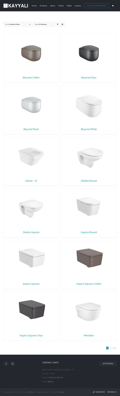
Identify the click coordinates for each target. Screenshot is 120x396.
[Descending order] (30, 24)
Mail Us (51, 381)
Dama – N (31, 180)
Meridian (89, 335)
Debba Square (31, 232)
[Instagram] (12, 363)
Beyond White (89, 129)
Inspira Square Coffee (88, 283)
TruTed (30, 392)
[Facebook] (6, 363)
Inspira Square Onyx (31, 335)
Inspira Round (89, 232)
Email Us (112, 392)
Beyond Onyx (88, 77)
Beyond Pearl (31, 129)
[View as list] (62, 24)
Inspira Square (31, 283)
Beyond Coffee (31, 77)
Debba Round (89, 180)
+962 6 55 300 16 (55, 377)
